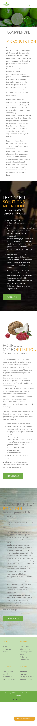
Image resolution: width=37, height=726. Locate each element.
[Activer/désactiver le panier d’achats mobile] (29, 5)
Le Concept (7, 649)
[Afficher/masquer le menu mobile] (33, 5)
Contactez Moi (8, 671)
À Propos (6, 652)
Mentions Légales (9, 679)
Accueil (5, 647)
